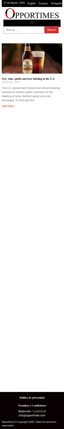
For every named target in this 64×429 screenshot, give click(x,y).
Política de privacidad (32, 397)
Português (56, 3)
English (31, 3)
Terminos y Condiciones (32, 405)
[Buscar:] (24, 29)
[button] (32, 22)
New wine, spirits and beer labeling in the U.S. (28, 79)
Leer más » (8, 106)
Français (43, 3)
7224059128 (39, 411)
